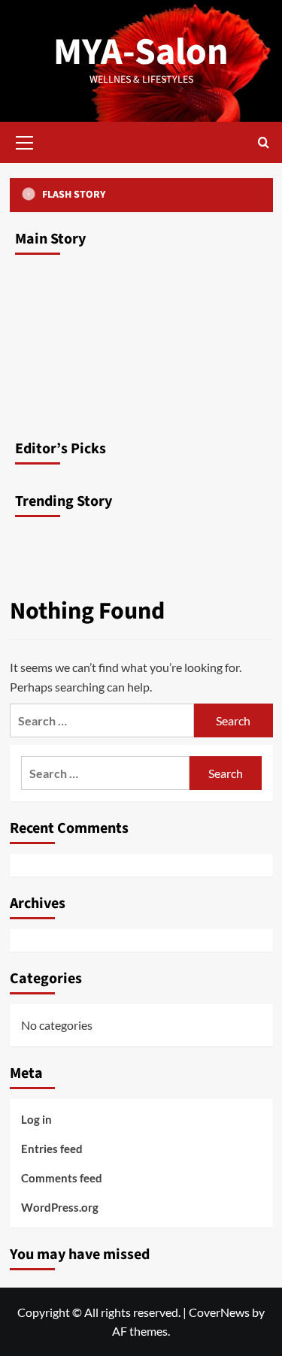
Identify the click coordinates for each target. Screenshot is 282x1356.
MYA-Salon (141, 52)
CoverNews (219, 1312)
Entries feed (52, 1148)
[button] (25, 140)
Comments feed (61, 1178)
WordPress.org (60, 1207)
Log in (36, 1119)
